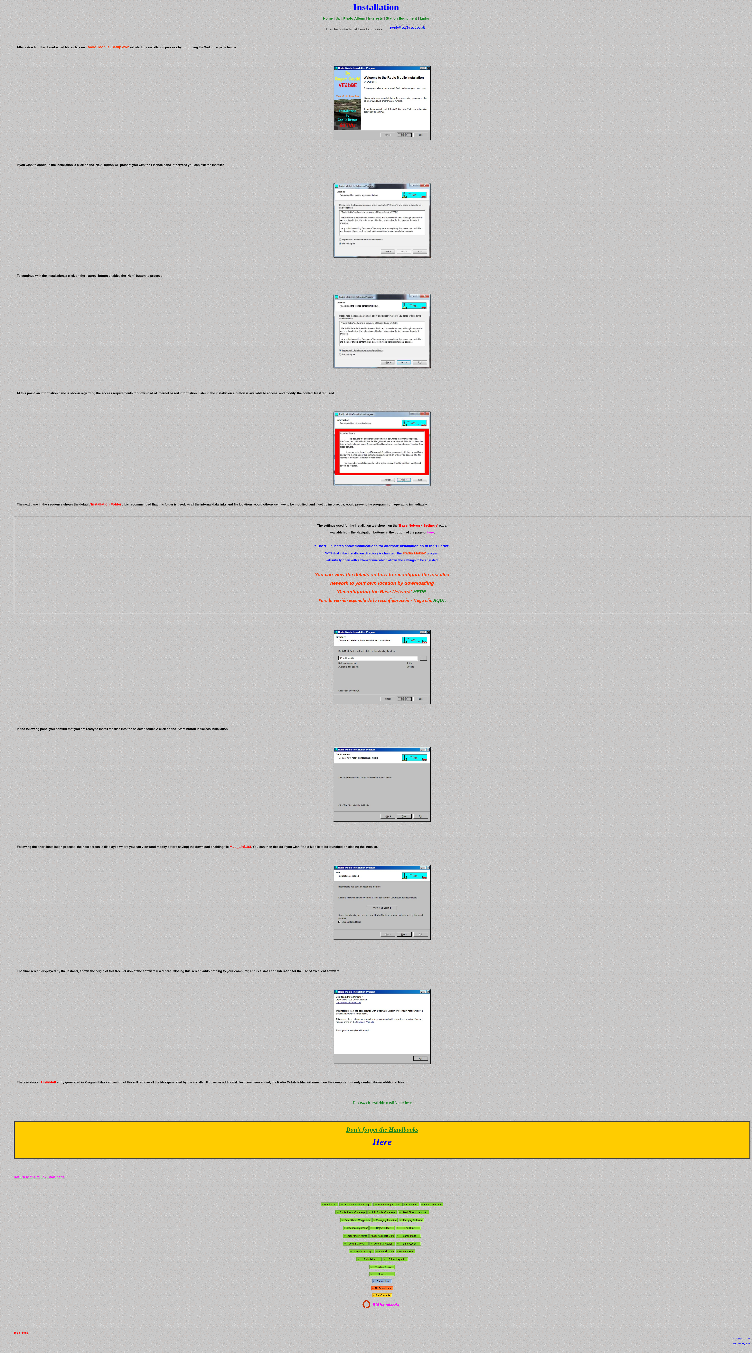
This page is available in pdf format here (382, 1102)
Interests (375, 18)
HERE (419, 591)
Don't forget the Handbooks (382, 1129)
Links (424, 18)
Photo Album (354, 18)
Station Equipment (401, 18)
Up (338, 18)
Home (328, 18)
